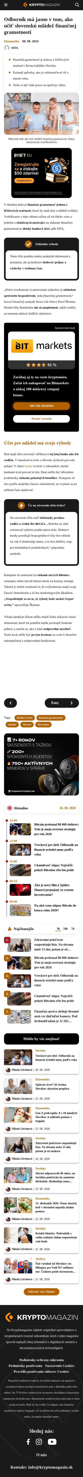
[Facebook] (28, 1442)
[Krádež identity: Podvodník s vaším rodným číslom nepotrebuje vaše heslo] (18, 1236)
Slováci (27, 724)
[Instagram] (39, 1442)
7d (72, 928)
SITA (14, 47)
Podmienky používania (25, 1366)
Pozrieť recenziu (42, 418)
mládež (12, 724)
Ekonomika (11, 41)
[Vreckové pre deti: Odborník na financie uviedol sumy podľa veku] (20, 850)
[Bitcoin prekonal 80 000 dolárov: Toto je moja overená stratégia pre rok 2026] (20, 830)
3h (58, 928)
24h (65, 928)
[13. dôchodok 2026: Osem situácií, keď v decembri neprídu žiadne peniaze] (18, 1206)
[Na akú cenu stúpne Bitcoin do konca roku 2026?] (20, 910)
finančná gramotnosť (51, 717)
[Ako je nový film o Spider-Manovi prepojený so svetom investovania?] (20, 890)
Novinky (40, 1050)
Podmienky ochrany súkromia (41, 1360)
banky (29, 466)
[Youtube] (52, 1442)
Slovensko (43, 724)
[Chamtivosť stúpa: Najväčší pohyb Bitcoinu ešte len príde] (20, 870)
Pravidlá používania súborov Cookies (41, 1371)
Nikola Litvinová (22, 1069)
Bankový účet (24, 717)
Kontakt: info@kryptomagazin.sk (41, 1467)
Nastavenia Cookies (60, 1366)
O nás (41, 1454)
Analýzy (40, 1259)
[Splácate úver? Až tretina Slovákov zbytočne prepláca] (18, 1086)
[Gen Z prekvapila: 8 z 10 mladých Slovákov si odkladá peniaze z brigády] (18, 1116)
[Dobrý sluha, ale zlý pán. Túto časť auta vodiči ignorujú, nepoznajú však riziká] (10, 703)
